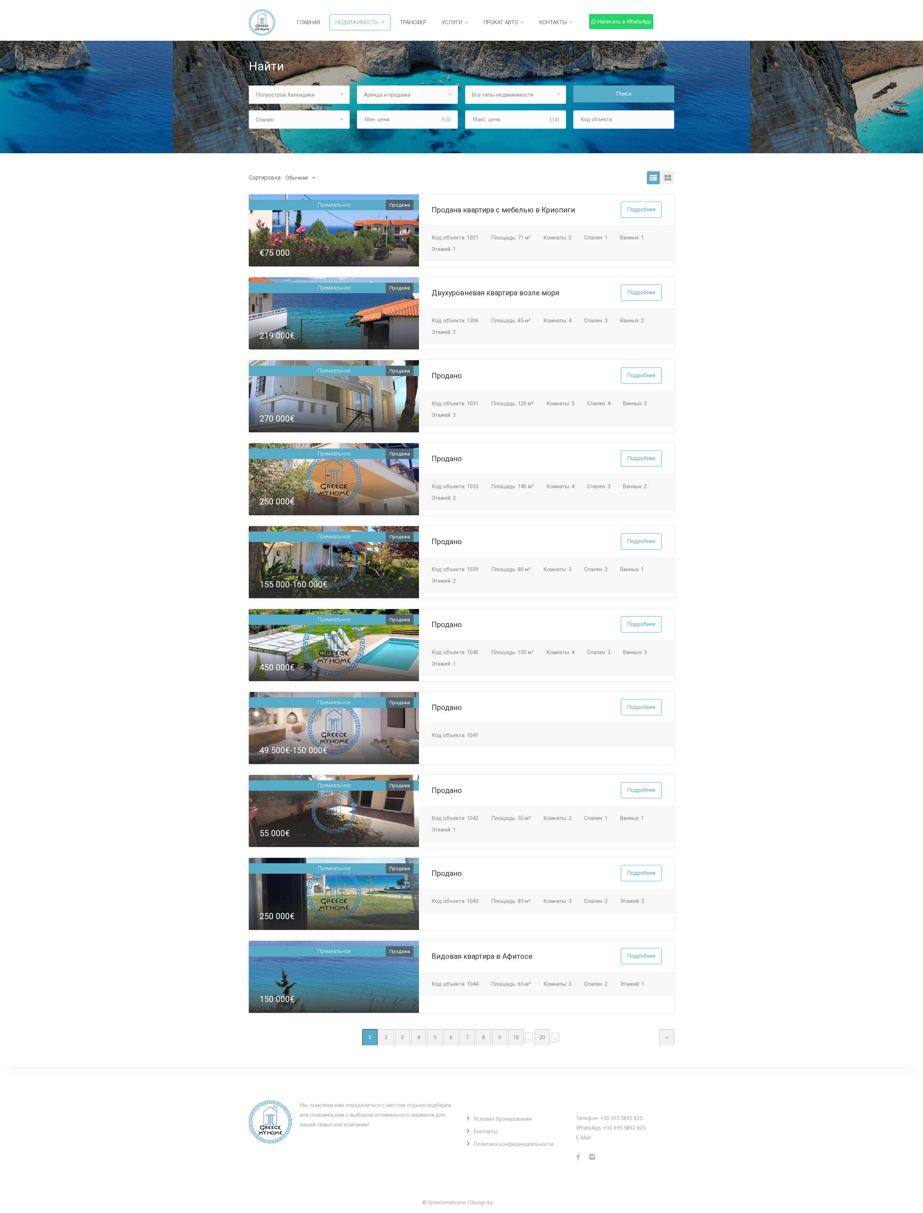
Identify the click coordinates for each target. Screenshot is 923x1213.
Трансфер (413, 22)
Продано (447, 375)
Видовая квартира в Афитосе (482, 956)
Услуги (452, 22)
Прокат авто (500, 22)
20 (542, 1037)
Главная (308, 22)
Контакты (553, 22)
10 (516, 1037)
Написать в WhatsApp (624, 21)
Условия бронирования (502, 1119)
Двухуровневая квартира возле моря (495, 292)
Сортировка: (265, 177)
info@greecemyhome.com (625, 1137)
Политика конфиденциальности (513, 1144)
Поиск (623, 94)
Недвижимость (357, 22)
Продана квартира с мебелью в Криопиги (503, 210)
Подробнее (641, 209)
